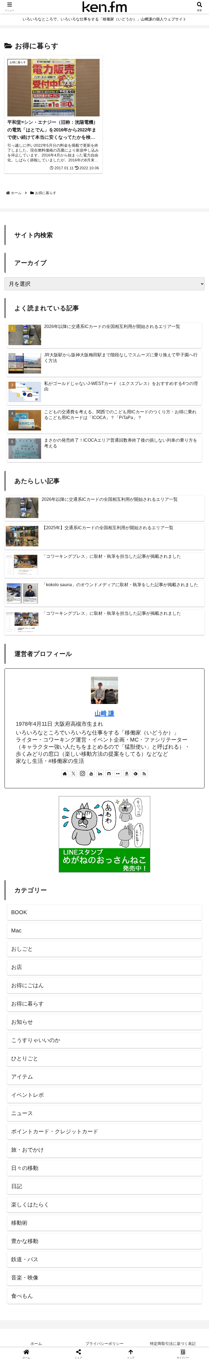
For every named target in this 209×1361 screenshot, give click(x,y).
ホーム (36, 1343)
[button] (192, 972)
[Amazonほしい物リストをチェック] (126, 773)
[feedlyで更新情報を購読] (135, 773)
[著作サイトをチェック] (64, 773)
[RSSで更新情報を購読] (144, 773)
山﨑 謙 (104, 713)
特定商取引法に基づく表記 (173, 1343)
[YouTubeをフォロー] (91, 773)
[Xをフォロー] (73, 773)
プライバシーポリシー (104, 1343)
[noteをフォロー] (108, 773)
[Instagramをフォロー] (82, 773)
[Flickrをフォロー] (117, 773)
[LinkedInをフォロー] (100, 773)
